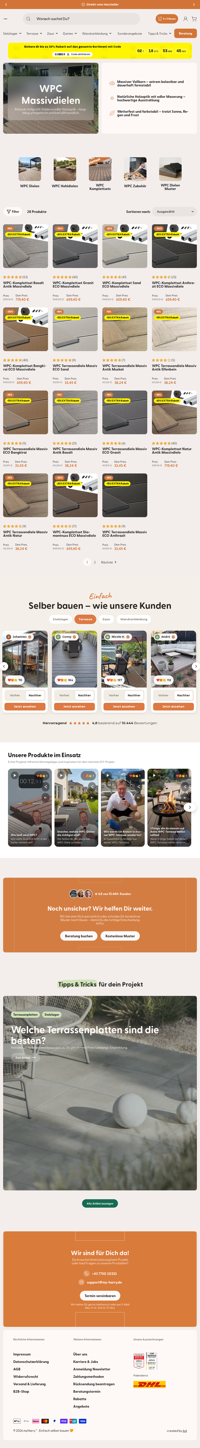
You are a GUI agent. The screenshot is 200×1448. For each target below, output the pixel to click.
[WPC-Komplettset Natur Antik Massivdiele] (174, 412)
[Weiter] (190, 807)
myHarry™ (30, 1430)
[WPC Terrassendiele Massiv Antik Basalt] (75, 412)
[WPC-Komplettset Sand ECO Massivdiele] (124, 246)
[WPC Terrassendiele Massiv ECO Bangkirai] (25, 412)
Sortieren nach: (138, 211)
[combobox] (81, 19)
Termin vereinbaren (100, 1295)
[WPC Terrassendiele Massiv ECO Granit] (124, 412)
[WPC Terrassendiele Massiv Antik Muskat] (124, 329)
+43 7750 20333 (104, 1273)
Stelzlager (60, 619)
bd (185, 1430)
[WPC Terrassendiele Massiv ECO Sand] (75, 329)
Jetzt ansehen (25, 706)
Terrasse (85, 619)
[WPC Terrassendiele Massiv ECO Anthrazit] (124, 495)
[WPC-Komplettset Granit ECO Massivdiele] (75, 246)
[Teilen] (45, 786)
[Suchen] (28, 18)
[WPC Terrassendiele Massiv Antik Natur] (25, 495)
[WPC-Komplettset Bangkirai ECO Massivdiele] (25, 329)
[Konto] (185, 19)
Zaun (106, 619)
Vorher (15, 695)
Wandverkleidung (133, 619)
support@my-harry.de (104, 1282)
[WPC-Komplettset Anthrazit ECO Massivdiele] (174, 246)
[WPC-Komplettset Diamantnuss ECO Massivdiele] (75, 495)
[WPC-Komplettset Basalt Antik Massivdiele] (25, 246)
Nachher (35, 695)
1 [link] (87, 562)
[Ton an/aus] (45, 797)
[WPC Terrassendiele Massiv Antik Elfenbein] (174, 329)
